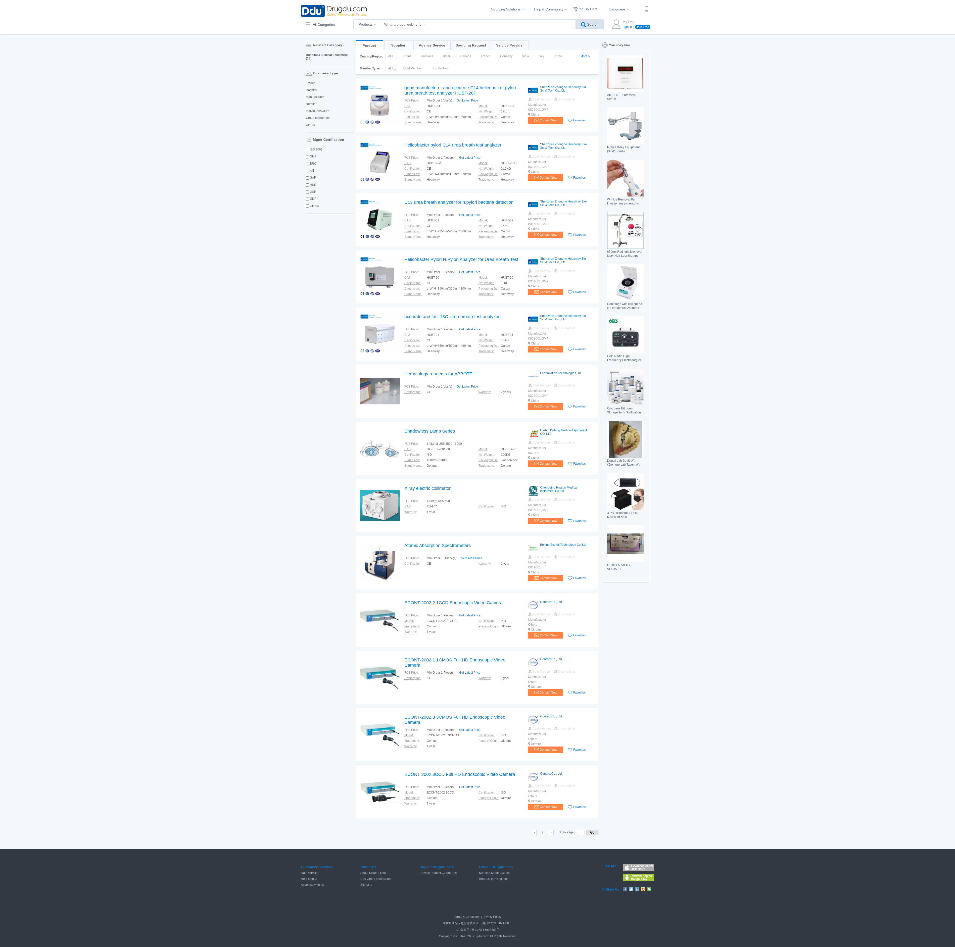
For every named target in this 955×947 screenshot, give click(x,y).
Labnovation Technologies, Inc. (561, 373)
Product (369, 46)
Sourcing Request (471, 45)
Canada (465, 56)
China (407, 56)
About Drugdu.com (373, 873)
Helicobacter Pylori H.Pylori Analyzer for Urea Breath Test (461, 259)
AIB (312, 170)
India (525, 56)
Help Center (309, 879)
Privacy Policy (491, 917)
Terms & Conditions (467, 917)
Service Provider (510, 45)
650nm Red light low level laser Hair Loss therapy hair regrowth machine (624, 255)
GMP (313, 156)
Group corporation (318, 118)
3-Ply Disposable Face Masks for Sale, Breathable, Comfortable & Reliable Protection (625, 519)
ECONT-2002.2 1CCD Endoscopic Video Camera (453, 602)
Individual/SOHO (317, 111)
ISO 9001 (316, 149)
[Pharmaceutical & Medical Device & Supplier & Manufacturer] (334, 11)
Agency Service (432, 45)
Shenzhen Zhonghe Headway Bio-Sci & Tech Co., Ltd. (563, 88)
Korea (558, 56)
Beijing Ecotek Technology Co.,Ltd (563, 545)
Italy (541, 56)
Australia (427, 56)
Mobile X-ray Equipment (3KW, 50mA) (623, 149)
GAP (313, 177)
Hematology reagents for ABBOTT (438, 373)
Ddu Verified (439, 68)
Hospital (311, 90)
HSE (313, 185)
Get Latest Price (467, 100)
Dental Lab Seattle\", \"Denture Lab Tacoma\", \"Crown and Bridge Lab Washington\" (623, 466)
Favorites (579, 120)
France (485, 56)
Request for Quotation (494, 879)
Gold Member (412, 68)
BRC (313, 163)
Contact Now (548, 120)
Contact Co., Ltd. (551, 602)
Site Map (366, 885)
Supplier (398, 45)
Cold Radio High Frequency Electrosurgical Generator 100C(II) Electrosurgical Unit (624, 362)
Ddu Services (310, 873)
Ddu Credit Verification (375, 879)
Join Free (642, 27)
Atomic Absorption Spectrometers (437, 545)
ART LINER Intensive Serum (621, 97)
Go (592, 832)
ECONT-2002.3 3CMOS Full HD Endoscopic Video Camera (454, 720)
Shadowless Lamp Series (429, 431)
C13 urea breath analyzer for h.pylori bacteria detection (459, 202)
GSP (313, 192)
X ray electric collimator (427, 488)
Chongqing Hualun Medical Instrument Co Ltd (558, 489)
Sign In (627, 27)
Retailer (311, 104)
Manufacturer (315, 97)
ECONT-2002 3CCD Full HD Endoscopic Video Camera (459, 774)
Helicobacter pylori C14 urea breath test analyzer (452, 145)
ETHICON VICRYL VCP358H (619, 567)
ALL (391, 56)
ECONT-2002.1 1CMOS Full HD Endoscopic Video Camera (454, 662)
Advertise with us (312, 885)
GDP (313, 198)
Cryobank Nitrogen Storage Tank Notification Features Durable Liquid (624, 412)
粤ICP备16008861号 (486, 930)
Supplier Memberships (494, 873)
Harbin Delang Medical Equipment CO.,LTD (563, 432)
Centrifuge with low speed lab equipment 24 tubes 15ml (624, 308)
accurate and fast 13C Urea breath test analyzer (452, 316)
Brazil (447, 56)
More (583, 56)
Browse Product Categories (438, 873)
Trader (310, 83)
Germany (506, 56)
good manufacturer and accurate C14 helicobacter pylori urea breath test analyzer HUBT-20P (460, 90)
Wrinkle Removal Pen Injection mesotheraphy (623, 201)
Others (310, 125)
